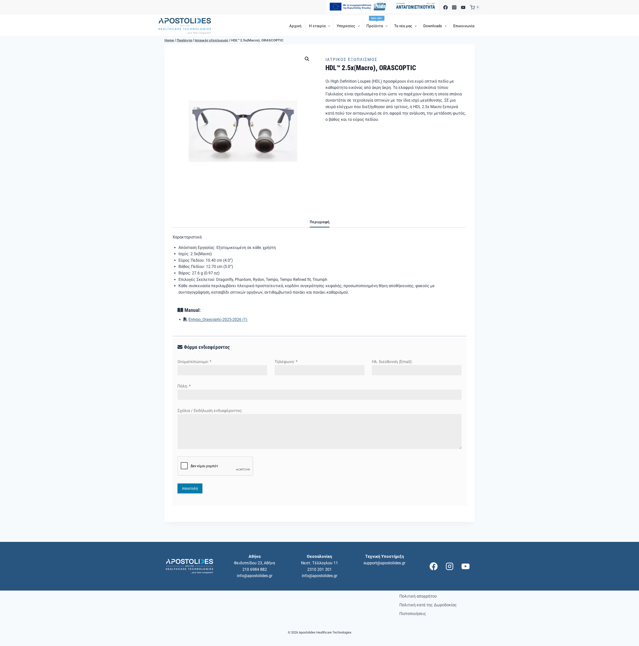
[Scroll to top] (627, 641)
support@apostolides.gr (384, 563)
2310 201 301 (319, 569)
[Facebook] (445, 7)
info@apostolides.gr (254, 575)
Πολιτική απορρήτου (418, 596)
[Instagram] (454, 7)
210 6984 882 (254, 569)
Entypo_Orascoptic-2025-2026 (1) (217, 319)
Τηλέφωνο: (286, 361)
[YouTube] (463, 7)
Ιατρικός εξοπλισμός (351, 59)
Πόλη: (184, 386)
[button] (307, 58)
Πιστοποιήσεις (412, 613)
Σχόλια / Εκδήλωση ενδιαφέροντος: (210, 410)
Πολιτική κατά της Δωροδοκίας (428, 605)
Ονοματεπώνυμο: (194, 361)
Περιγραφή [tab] (319, 222)
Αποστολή (190, 488)
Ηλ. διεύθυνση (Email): (392, 361)
